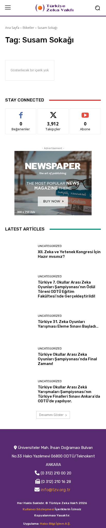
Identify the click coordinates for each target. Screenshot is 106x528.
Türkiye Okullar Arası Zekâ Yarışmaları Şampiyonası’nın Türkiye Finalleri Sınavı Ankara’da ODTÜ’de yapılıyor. (69, 394)
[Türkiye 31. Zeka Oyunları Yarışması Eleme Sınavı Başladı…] (19, 321)
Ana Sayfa (12, 27)
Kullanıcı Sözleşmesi (38, 509)
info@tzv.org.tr (55, 489)
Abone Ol (85, 112)
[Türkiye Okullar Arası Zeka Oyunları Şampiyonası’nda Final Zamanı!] (19, 356)
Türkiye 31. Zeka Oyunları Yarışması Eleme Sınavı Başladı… (68, 324)
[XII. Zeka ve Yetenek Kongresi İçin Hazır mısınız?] (19, 251)
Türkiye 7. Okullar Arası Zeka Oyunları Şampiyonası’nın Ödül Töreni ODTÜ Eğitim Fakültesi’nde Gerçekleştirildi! (66, 289)
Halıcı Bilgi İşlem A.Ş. (55, 523)
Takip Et (53, 112)
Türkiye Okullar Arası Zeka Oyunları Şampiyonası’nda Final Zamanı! (67, 359)
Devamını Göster (51, 415)
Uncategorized (50, 246)
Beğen (20, 112)
